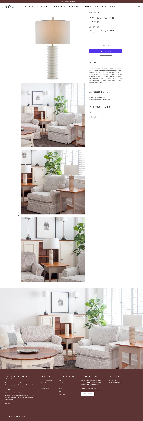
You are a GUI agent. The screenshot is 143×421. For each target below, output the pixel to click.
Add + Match (44, 386)
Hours (60, 386)
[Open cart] (135, 6)
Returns (61, 391)
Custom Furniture (45, 383)
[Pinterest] (102, 117)
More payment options (106, 55)
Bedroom (73, 6)
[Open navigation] (139, 6)
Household (100, 6)
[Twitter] (100, 117)
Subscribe (87, 394)
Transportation (62, 394)
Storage (86, 6)
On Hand (29, 6)
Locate (60, 388)
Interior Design (45, 388)
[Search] (131, 6)
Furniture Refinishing (46, 380)
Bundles (114, 6)
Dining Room (59, 6)
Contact (61, 383)
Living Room (43, 6)
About (60, 380)
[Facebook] (97, 117)
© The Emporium (16, 416)
